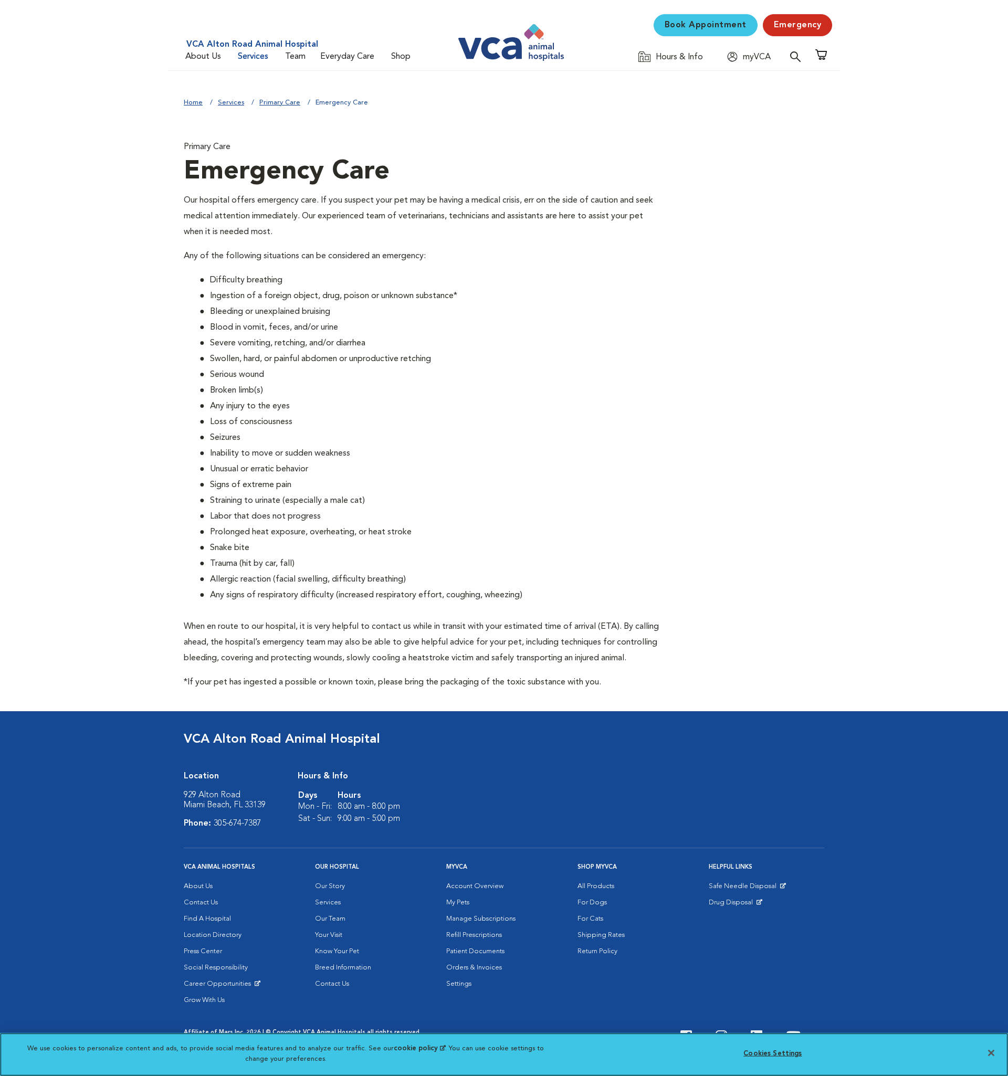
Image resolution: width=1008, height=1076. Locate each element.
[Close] (991, 1052)
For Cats (590, 918)
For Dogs (592, 902)
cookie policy (419, 1048)
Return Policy (597, 951)
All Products (596, 886)
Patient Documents (475, 951)
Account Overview (474, 886)
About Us (203, 56)
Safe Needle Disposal (744, 888)
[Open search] (798, 56)
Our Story (330, 886)
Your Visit (328, 935)
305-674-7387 (237, 823)
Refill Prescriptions (474, 935)
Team (295, 56)
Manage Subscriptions (481, 918)
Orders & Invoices (474, 967)
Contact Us (201, 902)
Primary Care (279, 102)
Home (193, 102)
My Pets (457, 902)
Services (253, 56)
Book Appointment (706, 25)
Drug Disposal (735, 905)
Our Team (330, 918)
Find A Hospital (207, 918)
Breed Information (343, 967)
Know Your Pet (337, 951)
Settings (458, 983)
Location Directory (213, 935)
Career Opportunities (219, 986)
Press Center (203, 951)
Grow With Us (204, 1000)
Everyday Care (347, 56)
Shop (401, 56)
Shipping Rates (601, 935)
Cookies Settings (772, 1053)
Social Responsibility (216, 967)
